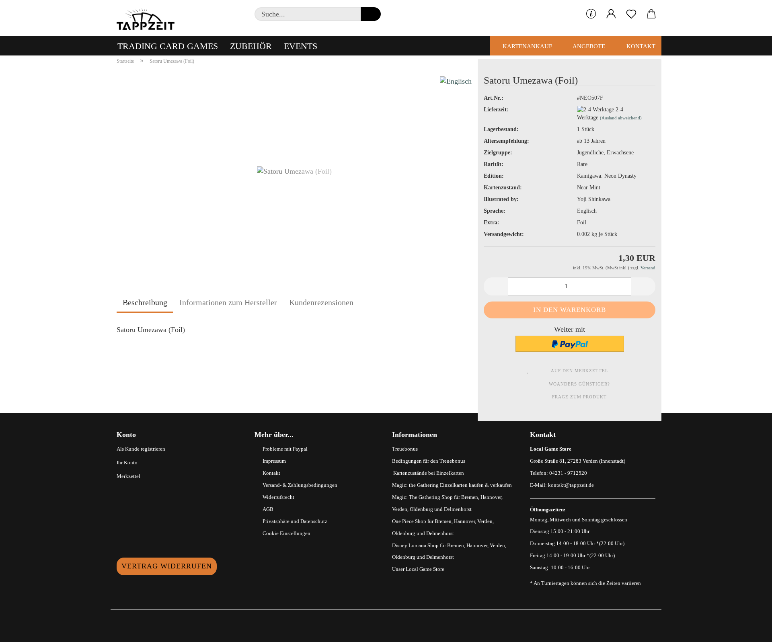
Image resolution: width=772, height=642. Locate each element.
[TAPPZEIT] (149, 18)
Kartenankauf (526, 46)
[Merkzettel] (631, 14)
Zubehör (251, 46)
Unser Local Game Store (418, 569)
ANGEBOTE (588, 46)
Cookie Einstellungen (286, 533)
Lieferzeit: (496, 110)
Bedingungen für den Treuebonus (428, 461)
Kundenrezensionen (321, 302)
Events (300, 46)
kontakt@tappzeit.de (571, 485)
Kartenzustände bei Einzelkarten (428, 473)
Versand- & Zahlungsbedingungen (300, 485)
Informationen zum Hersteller (228, 302)
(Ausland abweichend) (621, 117)
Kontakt (640, 46)
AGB (268, 509)
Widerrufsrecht (278, 497)
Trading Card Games (167, 46)
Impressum (274, 461)
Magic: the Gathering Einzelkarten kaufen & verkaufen (452, 485)
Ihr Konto (127, 462)
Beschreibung (145, 302)
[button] (611, 14)
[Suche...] (371, 14)
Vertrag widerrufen (166, 566)
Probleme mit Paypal (285, 449)
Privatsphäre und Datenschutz (295, 521)
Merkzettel (128, 476)
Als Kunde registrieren (141, 449)
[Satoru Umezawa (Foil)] (294, 170)
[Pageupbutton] (750, 630)
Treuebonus (405, 449)
